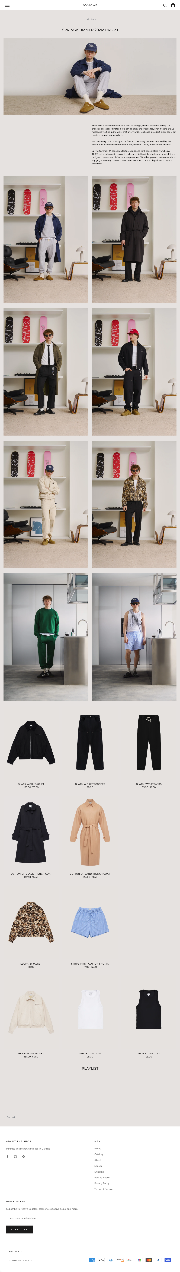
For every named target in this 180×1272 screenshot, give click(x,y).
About (97, 1160)
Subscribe (19, 1229)
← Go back (90, 19)
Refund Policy (102, 1177)
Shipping (99, 1171)
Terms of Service (103, 1189)
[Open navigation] (7, 5)
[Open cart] (173, 5)
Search (98, 1166)
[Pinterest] (23, 1156)
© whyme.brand (20, 1260)
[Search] (165, 5)
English (14, 1251)
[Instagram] (15, 1156)
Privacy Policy (101, 1183)
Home (97, 1148)
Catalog (98, 1154)
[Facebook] (7, 1156)
